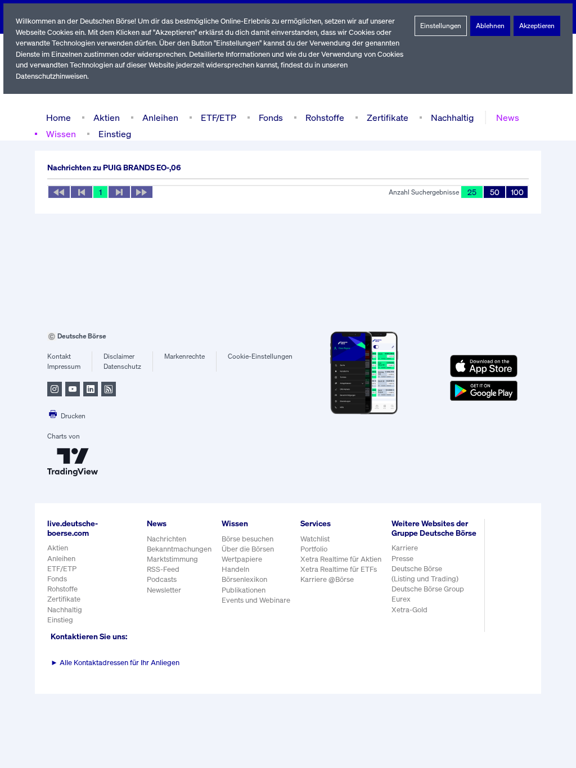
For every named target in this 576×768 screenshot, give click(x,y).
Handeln (235, 569)
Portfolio (313, 549)
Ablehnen (490, 25)
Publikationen (244, 590)
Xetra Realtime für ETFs (338, 569)
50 (495, 192)
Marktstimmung (172, 559)
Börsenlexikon (244, 579)
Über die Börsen (248, 549)
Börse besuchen (247, 539)
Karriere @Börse (327, 579)
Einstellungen (440, 25)
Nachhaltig (452, 117)
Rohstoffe (324, 117)
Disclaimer (119, 356)
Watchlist (315, 539)
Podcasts (162, 579)
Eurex (401, 599)
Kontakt (59, 356)
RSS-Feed (163, 569)
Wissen (61, 134)
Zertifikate (387, 117)
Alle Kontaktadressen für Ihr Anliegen (115, 662)
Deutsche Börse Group (428, 589)
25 (471, 192)
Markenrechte (184, 356)
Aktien (106, 117)
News (507, 117)
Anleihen (160, 117)
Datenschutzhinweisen (51, 76)
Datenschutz (122, 366)
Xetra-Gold (410, 610)
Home (58, 117)
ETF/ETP (218, 117)
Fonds (271, 117)
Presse (402, 558)
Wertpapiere (242, 559)
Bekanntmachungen (179, 549)
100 (517, 192)
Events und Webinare (256, 600)
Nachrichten (166, 539)
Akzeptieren (537, 25)
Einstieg (114, 134)
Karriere (405, 548)
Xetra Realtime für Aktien (340, 559)
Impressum (63, 366)
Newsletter (164, 590)
